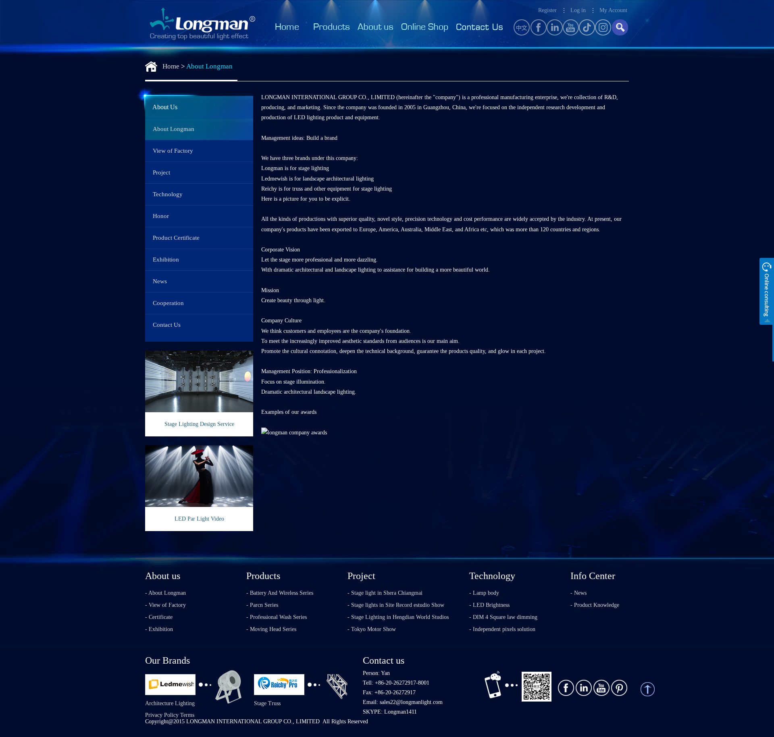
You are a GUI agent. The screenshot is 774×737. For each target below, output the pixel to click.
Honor (161, 216)
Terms (187, 715)
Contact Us (167, 325)
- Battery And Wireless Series (279, 593)
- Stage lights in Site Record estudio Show (395, 605)
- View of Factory (165, 605)
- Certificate (159, 617)
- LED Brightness (489, 605)
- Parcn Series (262, 605)
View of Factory (173, 150)
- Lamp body (484, 593)
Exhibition (166, 259)
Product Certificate (176, 238)
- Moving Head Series (271, 629)
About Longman (209, 66)
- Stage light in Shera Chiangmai (384, 593)
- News (578, 593)
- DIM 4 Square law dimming (503, 617)
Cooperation (168, 303)
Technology (168, 194)
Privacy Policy (162, 715)
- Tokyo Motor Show (371, 629)
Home (170, 66)
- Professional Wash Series (276, 617)
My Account (613, 10)
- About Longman (165, 593)
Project (161, 172)
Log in (578, 10)
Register (547, 10)
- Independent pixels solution (502, 629)
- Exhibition (159, 629)
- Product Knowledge (594, 605)
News (160, 281)
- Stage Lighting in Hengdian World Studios (398, 617)
